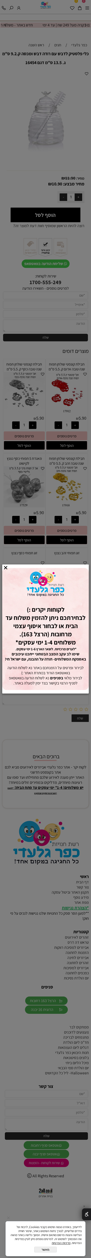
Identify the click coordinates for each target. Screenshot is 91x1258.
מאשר (45, 1249)
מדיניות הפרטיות (61, 1243)
